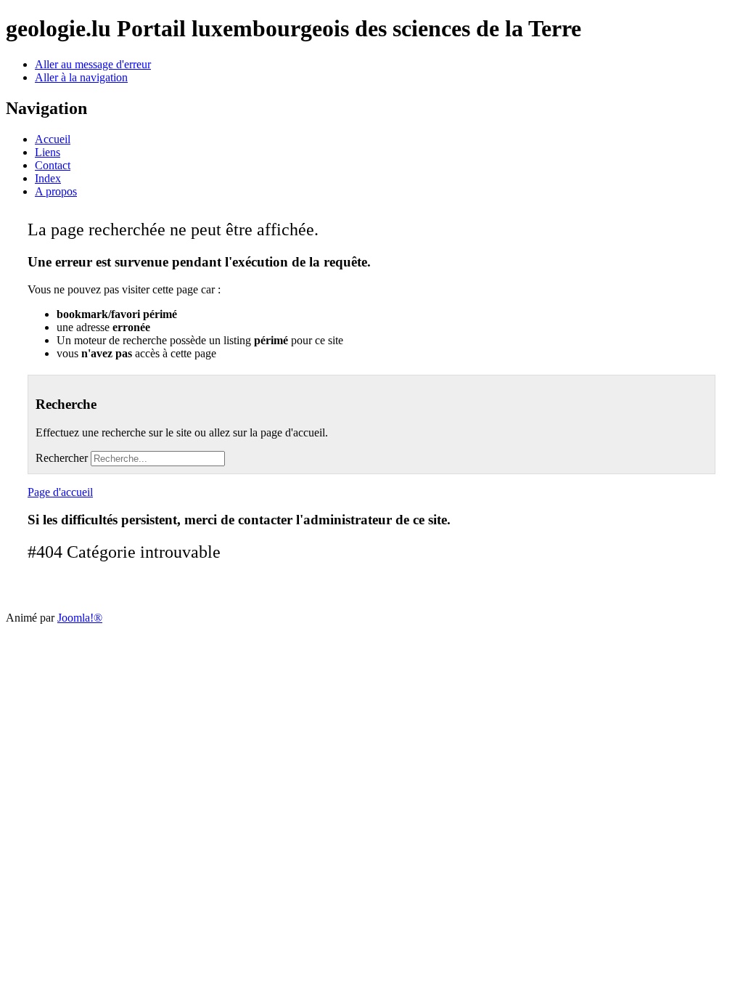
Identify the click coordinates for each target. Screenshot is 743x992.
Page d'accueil (60, 492)
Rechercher (62, 458)
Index (48, 178)
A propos (56, 191)
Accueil (52, 139)
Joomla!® (79, 617)
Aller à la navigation (81, 77)
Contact (52, 165)
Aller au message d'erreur (93, 64)
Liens (47, 152)
